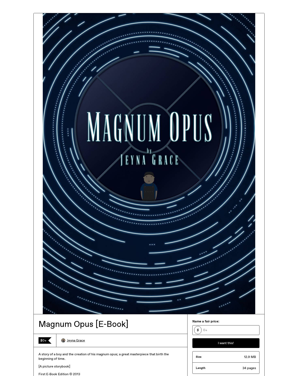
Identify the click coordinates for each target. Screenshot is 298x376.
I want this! (226, 343)
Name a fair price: (205, 321)
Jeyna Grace (76, 340)
